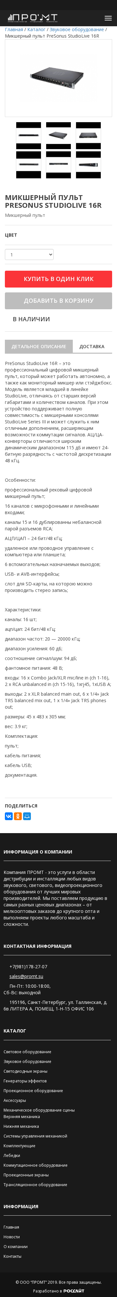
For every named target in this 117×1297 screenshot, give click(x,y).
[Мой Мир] (27, 816)
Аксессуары (15, 1100)
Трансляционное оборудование (35, 1184)
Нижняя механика (21, 1126)
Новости (12, 1237)
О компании (16, 1246)
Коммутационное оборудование (36, 1165)
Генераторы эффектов (25, 1081)
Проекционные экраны (26, 1175)
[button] (92, 18)
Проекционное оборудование (33, 1090)
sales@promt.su (26, 976)
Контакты (12, 1256)
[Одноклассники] (18, 816)
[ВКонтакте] (9, 816)
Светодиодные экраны (25, 1071)
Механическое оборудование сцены (39, 1110)
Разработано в (48, 1291)
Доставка (91, 346)
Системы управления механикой (35, 1136)
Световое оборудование (27, 1052)
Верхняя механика (22, 1116)
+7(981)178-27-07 (28, 966)
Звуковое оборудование (27, 1061)
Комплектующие (19, 1146)
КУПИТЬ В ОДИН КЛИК (59, 279)
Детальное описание (38, 346)
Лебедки (12, 1155)
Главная (11, 1227)
